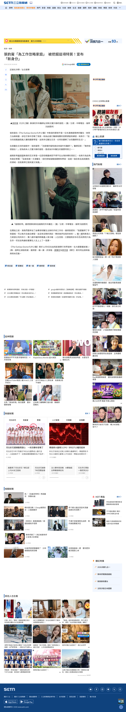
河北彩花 (12, 420)
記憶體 (82, 420)
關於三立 (7, 696)
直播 (54, 7)
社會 (64, 7)
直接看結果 (101, 155)
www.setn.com (23, 707)
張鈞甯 (15, 123)
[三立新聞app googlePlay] (26, 702)
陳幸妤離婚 (30, 7)
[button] (114, 2)
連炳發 (21, 155)
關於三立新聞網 (19, 696)
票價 (38, 420)
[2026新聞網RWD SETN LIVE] (31, 3)
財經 (100, 7)
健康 (79, 7)
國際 (84, 7)
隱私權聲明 (33, 696)
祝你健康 (82, 3)
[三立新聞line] (108, 689)
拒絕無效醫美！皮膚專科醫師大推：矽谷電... (66, 297)
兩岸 (90, 7)
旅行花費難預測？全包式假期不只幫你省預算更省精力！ (46, 621)
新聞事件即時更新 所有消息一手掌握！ (21, 289)
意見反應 (72, 696)
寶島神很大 (99, 3)
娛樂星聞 (65, 3)
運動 (95, 7)
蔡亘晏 (65, 250)
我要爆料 (83, 696)
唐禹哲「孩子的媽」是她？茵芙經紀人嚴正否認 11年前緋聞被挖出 (46, 646)
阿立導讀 (90, 3)
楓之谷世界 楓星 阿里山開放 (104, 401)
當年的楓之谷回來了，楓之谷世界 (74, 645)
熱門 (38, 7)
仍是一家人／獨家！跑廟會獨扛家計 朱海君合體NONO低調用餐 (17, 621)
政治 (59, 7)
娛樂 (69, 7)
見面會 (25, 420)
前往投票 (114, 155)
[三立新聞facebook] (96, 689)
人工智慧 (55, 420)
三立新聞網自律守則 (48, 696)
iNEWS (74, 3)
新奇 (110, 7)
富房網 (108, 3)
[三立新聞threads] (120, 689)
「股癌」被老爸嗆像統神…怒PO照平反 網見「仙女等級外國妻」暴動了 (75, 621)
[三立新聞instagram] (102, 689)
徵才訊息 (93, 696)
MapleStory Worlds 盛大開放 (44, 357)
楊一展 (80, 233)
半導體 (68, 420)
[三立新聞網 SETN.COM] (6, 8)
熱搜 (49, 7)
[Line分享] (6, 75)
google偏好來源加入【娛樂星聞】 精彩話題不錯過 (68, 289)
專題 (105, 7)
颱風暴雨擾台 (19, 7)
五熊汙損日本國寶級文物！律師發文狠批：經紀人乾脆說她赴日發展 (75, 671)
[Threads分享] (6, 80)
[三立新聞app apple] (11, 702)
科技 (115, 7)
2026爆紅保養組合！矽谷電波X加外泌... (21, 293)
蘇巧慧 (100, 148)
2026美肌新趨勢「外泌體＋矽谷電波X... (21, 297)
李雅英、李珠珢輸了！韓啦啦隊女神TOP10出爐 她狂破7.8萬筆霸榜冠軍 (17, 671)
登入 (120, 3)
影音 (43, 7)
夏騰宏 (57, 250)
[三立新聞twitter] (114, 689)
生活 (74, 7)
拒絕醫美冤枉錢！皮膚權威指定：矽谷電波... (66, 293)
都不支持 (101, 153)
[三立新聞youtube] (90, 689)
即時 (11, 7)
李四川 (100, 150)
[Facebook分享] (6, 70)
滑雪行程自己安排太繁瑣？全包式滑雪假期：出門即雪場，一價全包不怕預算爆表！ (17, 646)
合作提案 (62, 696)
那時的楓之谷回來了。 (41, 670)
